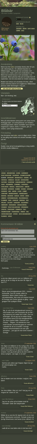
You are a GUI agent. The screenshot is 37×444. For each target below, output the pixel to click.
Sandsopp (17, 202)
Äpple (10, 216)
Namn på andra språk (28, 162)
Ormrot (3, 198)
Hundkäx (29, 182)
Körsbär (4, 191)
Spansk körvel (22, 205)
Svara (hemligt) (28, 431)
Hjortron (11, 182)
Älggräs (4, 216)
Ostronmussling (12, 198)
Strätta (3, 209)
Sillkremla (24, 202)
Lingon (14, 191)
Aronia (3, 173)
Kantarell (25, 184)
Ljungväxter (17, 13)
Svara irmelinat (29, 422)
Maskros (10, 195)
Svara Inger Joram (27, 304)
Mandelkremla (13, 193)
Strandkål (24, 207)
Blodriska (16, 175)
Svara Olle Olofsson (27, 406)
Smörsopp (4, 205)
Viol (27, 211)
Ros (27, 200)
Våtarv (15, 214)
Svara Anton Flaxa (26, 335)
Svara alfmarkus (29, 383)
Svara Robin (30, 395)
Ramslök (15, 200)
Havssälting (24, 180)
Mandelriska (23, 193)
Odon (27, 195)
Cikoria (26, 177)
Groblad (11, 180)
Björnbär (25, 173)
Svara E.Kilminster (27, 269)
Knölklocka (20, 186)
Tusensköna (15, 211)
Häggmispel (9, 184)
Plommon (4, 200)
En (30, 177)
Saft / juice (31, 28)
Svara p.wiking (29, 263)
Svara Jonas (30, 356)
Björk (18, 173)
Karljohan (4, 186)
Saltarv (9, 202)
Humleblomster (20, 182)
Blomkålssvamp (25, 175)
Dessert (18, 28)
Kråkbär (11, 189)
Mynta (22, 195)
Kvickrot (30, 189)
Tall (24, 209)
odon (15, 135)
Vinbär (23, 211)
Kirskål (12, 186)
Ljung (19, 191)
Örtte (24, 28)
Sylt (22, 30)
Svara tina (31, 285)
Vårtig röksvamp (6, 214)
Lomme (25, 191)
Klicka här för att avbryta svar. (9, 228)
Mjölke (17, 195)
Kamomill (17, 184)
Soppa (18, 30)
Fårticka (4, 180)
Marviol (3, 195)
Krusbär (4, 189)
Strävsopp (11, 209)
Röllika (3, 202)
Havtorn (4, 182)
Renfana (22, 200)
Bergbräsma (11, 173)
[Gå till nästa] (34, 219)
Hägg (3, 184)
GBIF (32, 113)
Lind (9, 191)
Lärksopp (4, 193)
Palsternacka (23, 198)
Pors (9, 200)
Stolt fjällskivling (14, 207)
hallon (13, 67)
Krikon (27, 186)
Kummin (17, 189)
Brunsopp (10, 177)
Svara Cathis (29, 369)
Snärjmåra (12, 205)
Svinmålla (19, 209)
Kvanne (23, 189)
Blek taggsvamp (6, 175)
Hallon (17, 180)
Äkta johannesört (25, 214)
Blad (21, 24)
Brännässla (19, 177)
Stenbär (4, 207)
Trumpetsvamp (5, 211)
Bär (17, 24)
